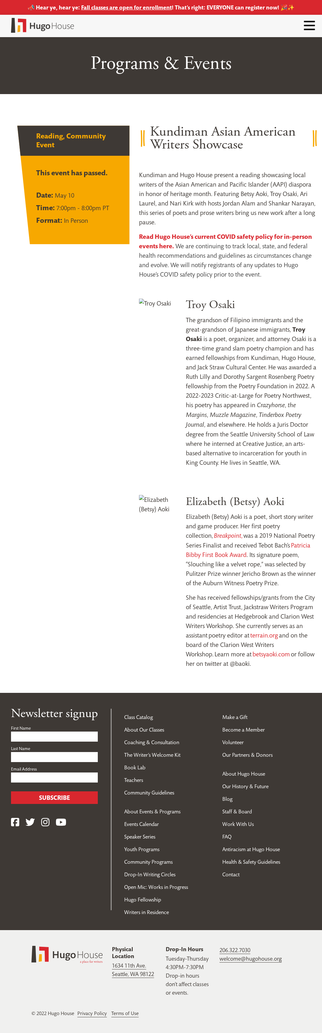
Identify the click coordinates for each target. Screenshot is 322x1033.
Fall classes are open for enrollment (126, 7)
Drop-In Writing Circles (149, 874)
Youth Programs (141, 849)
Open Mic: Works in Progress (156, 887)
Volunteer (233, 742)
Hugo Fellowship (142, 899)
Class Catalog (138, 717)
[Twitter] (30, 822)
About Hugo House (243, 773)
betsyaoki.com (271, 654)
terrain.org (264, 635)
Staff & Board (237, 811)
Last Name (20, 748)
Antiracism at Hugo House (251, 849)
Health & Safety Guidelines (251, 861)
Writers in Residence (146, 912)
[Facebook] (15, 822)
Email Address (24, 769)
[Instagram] (45, 822)
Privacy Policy (92, 1013)
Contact (231, 874)
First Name (21, 728)
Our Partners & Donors (247, 754)
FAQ (226, 836)
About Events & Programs (152, 811)
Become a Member (243, 729)
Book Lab (135, 767)
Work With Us (238, 824)
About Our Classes (144, 729)
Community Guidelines (149, 792)
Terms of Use (125, 1013)
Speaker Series (139, 836)
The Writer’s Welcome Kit (152, 754)
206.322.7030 (234, 950)
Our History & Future (245, 786)
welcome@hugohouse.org (250, 958)
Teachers (133, 780)
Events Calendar (141, 824)
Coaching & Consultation (151, 742)
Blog (227, 798)
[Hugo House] (67, 954)
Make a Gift (234, 717)
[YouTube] (61, 822)
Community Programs (148, 861)
